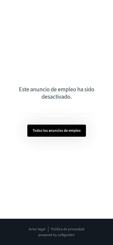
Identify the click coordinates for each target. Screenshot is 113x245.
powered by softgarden (56, 235)
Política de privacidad (67, 229)
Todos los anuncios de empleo (57, 130)
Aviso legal (37, 229)
